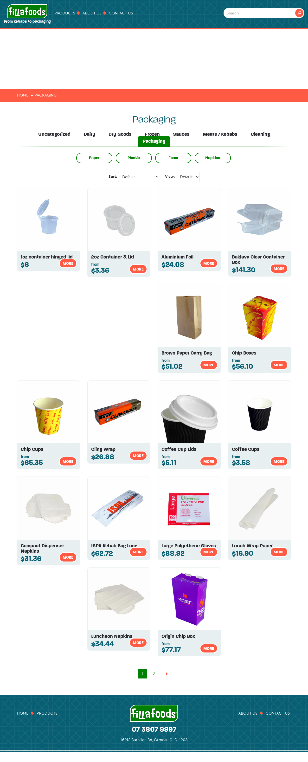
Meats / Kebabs (220, 134)
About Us (92, 13)
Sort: (113, 176)
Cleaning (260, 134)
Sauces (181, 134)
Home (22, 95)
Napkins (212, 157)
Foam (173, 157)
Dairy (89, 134)
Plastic (134, 157)
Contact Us (121, 13)
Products (64, 13)
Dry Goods (120, 134)
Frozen (152, 134)
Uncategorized (54, 134)
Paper (94, 157)
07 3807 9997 (154, 729)
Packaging (154, 141)
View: (170, 176)
